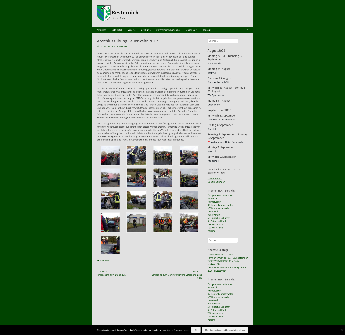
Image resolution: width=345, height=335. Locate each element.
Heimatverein (214, 201)
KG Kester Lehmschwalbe (220, 205)
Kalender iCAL (215, 178)
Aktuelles (101, 29)
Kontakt (207, 29)
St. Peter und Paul (217, 221)
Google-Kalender (216, 181)
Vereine (132, 29)
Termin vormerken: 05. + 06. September (228, 257)
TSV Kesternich (215, 227)
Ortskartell (117, 29)
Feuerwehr (123, 46)
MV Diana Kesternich (218, 208)
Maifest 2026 (214, 264)
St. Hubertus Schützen (219, 217)
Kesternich (125, 13)
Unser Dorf (191, 29)
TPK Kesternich (215, 224)
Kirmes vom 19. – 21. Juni (220, 254)
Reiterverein (214, 214)
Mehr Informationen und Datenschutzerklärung (225, 330)
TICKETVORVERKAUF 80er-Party (223, 261)
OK (196, 330)
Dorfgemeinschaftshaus (168, 29)
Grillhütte (146, 29)
